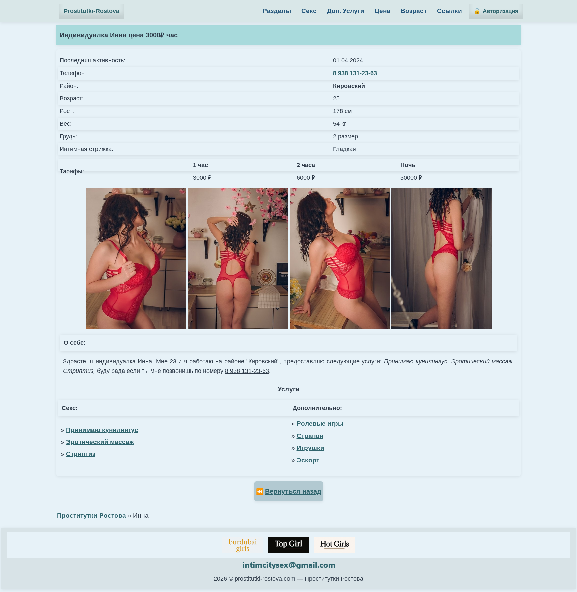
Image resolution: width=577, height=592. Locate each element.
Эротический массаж (100, 441)
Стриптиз (80, 453)
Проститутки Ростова (91, 515)
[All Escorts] (334, 545)
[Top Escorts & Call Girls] (288, 545)
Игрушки (310, 447)
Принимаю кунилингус (102, 429)
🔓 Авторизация (496, 11)
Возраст (414, 10)
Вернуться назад (293, 491)
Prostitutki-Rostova (91, 11)
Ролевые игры (320, 423)
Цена (382, 10)
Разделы (277, 10)
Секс (309, 10)
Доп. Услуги (345, 10)
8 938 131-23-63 (355, 73)
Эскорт (308, 460)
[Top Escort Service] (242, 545)
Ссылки (449, 10)
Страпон (310, 435)
